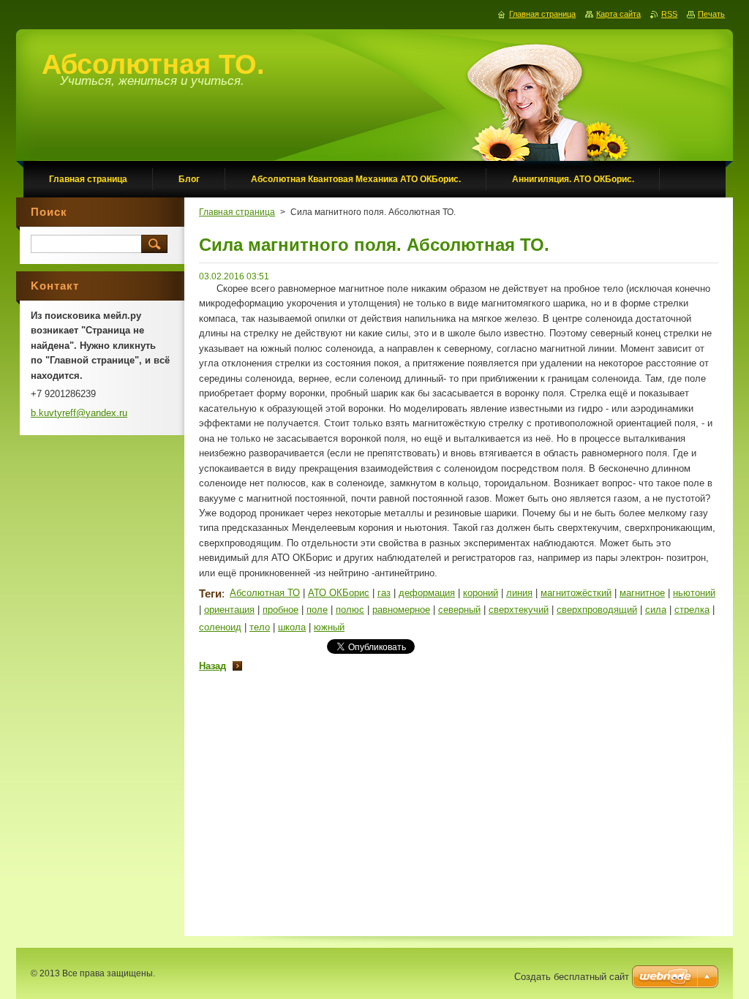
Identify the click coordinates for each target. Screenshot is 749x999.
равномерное (401, 609)
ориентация (229, 609)
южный (329, 627)
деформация (427, 592)
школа (292, 627)
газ (384, 592)
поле (317, 609)
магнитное (642, 592)
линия (519, 592)
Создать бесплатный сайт (571, 976)
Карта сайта (618, 14)
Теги (210, 593)
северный (459, 609)
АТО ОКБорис (338, 592)
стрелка (692, 609)
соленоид (220, 627)
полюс (350, 609)
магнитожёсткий (576, 592)
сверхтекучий (519, 609)
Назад (212, 665)
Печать (711, 14)
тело (259, 627)
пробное (280, 609)
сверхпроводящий (597, 609)
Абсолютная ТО (265, 592)
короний (480, 592)
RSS (669, 14)
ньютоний (694, 592)
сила (655, 609)
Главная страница (237, 212)
